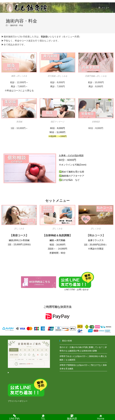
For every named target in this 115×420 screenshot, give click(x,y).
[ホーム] (7, 25)
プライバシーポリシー (17, 401)
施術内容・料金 (16, 25)
